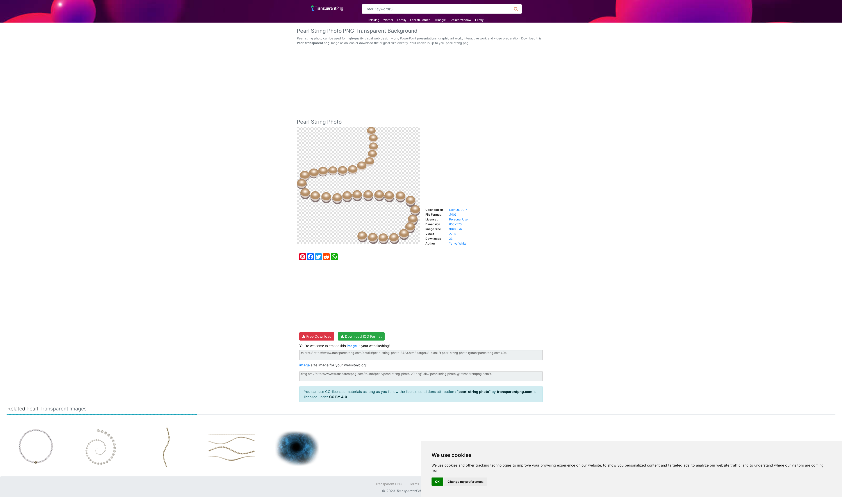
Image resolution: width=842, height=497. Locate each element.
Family (401, 20)
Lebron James (420, 20)
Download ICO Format (363, 336)
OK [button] (437, 481)
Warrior (388, 20)
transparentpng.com (514, 391)
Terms (414, 484)
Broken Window (460, 20)
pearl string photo (473, 391)
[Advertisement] (421, 83)
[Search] (516, 9)
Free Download (318, 336)
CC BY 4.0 (338, 397)
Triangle (440, 20)
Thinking (373, 20)
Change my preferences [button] (465, 481)
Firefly (479, 20)
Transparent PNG (388, 484)
